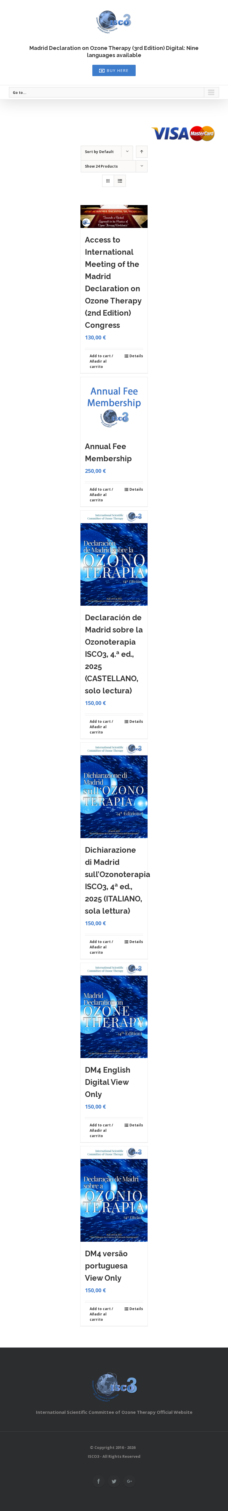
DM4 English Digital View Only (107, 1082)
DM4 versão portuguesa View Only (106, 1265)
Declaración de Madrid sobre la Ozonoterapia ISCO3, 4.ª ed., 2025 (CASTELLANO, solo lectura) (114, 654)
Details (136, 355)
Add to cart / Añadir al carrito (101, 361)
